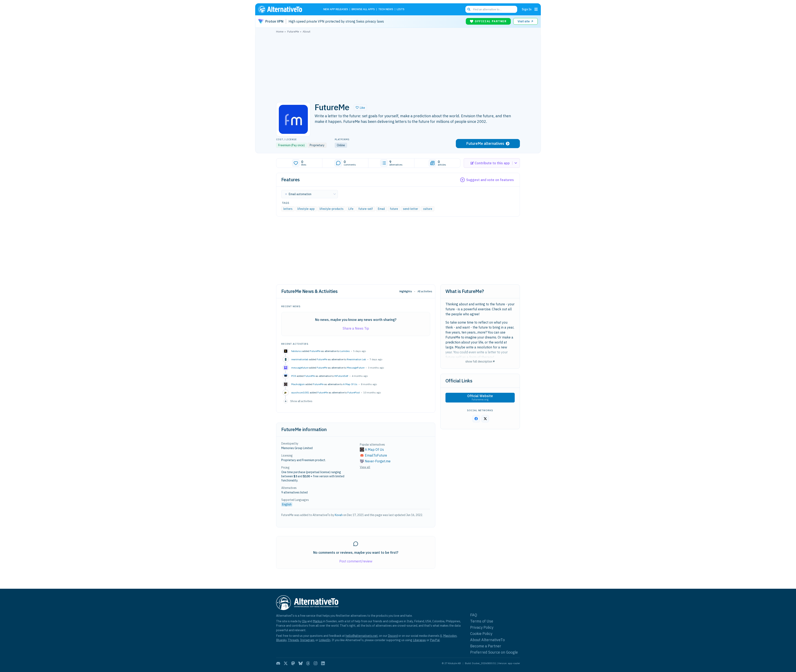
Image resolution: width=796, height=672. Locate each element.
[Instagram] (315, 663)
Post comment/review (355, 561)
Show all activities (301, 401)
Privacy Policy (481, 627)
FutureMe (315, 351)
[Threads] (308, 663)
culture (427, 209)
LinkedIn (324, 640)
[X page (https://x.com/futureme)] (485, 418)
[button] (360, 107)
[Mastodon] (293, 663)
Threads (293, 640)
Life (350, 209)
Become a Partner (485, 646)
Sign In (526, 9)
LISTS (400, 9)
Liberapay (419, 640)
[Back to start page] (286, 9)
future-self (365, 209)
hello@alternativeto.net (362, 636)
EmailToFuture (376, 455)
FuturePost (353, 392)
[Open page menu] (536, 9)
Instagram (307, 640)
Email (381, 209)
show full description (480, 361)
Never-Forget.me (378, 461)
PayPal (435, 640)
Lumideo (345, 351)
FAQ (473, 615)
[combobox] (491, 9)
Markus (318, 621)
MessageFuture (355, 367)
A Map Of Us (350, 384)
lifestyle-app (306, 209)
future (394, 209)
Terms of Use (481, 621)
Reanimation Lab (356, 359)
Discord (393, 636)
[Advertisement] (398, 66)
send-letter (410, 209)
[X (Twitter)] (286, 663)
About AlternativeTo (487, 639)
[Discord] (278, 663)
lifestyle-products (331, 209)
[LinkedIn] (323, 663)
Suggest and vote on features (490, 180)
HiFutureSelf (341, 375)
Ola (304, 621)
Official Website (480, 397)
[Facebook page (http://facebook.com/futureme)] (476, 418)
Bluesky (281, 640)
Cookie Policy (481, 633)
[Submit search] (468, 9)
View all (365, 467)
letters (287, 209)
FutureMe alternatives (485, 143)
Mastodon (450, 636)
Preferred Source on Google (494, 652)
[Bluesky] (300, 663)
